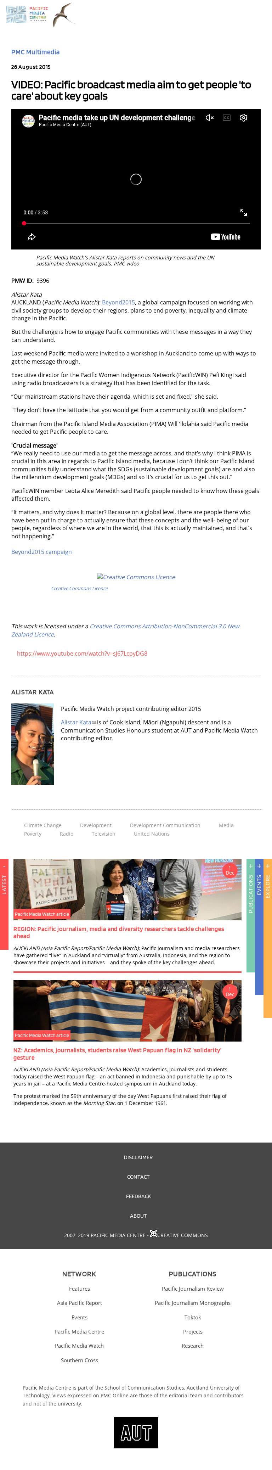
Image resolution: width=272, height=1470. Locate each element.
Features (79, 1288)
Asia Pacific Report (79, 1302)
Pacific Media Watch (79, 1345)
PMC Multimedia (35, 52)
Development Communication (165, 825)
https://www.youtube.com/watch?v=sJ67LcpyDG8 (82, 653)
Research (193, 1345)
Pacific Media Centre (79, 1331)
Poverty (32, 833)
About (138, 1215)
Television (103, 833)
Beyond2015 (118, 302)
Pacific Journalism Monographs (193, 1302)
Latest (4, 884)
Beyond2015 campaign (41, 552)
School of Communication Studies (144, 1387)
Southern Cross (79, 1360)
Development (96, 825)
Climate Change (43, 825)
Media (226, 825)
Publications (250, 894)
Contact (138, 1176)
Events (259, 885)
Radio (66, 833)
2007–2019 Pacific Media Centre (105, 1235)
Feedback (138, 1196)
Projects (193, 1331)
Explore (267, 886)
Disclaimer (138, 1157)
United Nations (152, 833)
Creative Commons (182, 1235)
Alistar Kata (76, 722)
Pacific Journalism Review (193, 1288)
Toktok (193, 1317)
